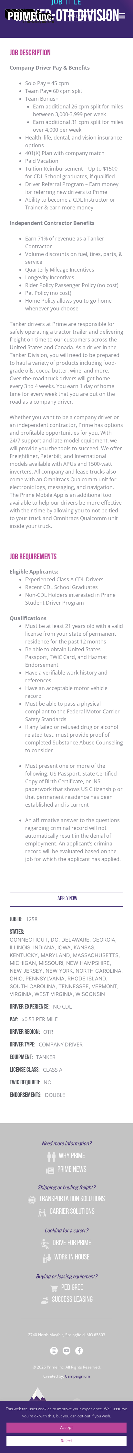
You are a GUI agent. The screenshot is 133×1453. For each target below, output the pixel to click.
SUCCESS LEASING (72, 1300)
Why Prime (72, 1156)
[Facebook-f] (79, 1351)
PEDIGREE (72, 1288)
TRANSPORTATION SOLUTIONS (72, 1199)
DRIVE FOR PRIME (72, 1243)
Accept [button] (66, 1427)
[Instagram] (54, 1351)
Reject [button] (66, 1441)
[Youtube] (66, 1351)
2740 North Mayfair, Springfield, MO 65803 (66, 1334)
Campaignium (77, 1376)
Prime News (72, 1170)
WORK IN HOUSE (72, 1257)
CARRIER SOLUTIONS (72, 1212)
